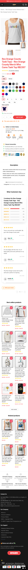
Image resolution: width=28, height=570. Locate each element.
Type (3, 76)
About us (3, 512)
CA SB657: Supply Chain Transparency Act (11, 521)
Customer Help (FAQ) (6, 537)
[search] (23, 5)
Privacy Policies (5, 517)
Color (3, 81)
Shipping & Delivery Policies (7, 528)
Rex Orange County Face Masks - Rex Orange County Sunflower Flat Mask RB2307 (7, 398)
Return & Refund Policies (7, 532)
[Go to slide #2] (18, 52)
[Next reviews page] (24, 291)
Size (3, 96)
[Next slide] (25, 31)
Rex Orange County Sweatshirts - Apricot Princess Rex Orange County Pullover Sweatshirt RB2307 (7, 347)
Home (2, 9)
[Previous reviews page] (17, 291)
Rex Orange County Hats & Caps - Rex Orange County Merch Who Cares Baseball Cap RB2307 (20, 347)
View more (14, 409)
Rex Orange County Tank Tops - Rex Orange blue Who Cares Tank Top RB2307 (19, 435)
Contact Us (3, 535)
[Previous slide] (3, 31)
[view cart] (26, 5)
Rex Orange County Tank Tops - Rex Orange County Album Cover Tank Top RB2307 (20, 460)
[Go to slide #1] (10, 52)
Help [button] (25, 568)
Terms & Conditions (5, 514)
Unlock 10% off (3, 563)
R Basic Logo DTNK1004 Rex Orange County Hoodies (7, 320)
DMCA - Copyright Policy (7, 519)
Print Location (5, 104)
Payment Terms (5, 530)
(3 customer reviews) (14, 70)
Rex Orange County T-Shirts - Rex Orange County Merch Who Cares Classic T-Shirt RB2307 (20, 321)
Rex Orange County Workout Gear (15, 9)
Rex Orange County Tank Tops (9, 12)
